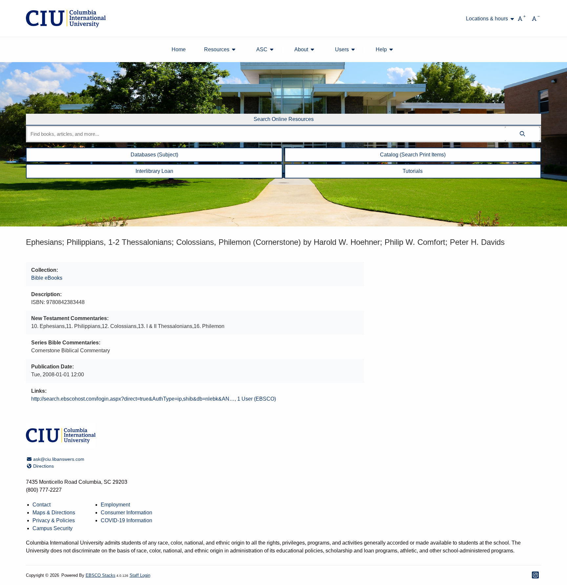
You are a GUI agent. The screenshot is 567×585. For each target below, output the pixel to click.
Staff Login (140, 575)
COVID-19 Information (126, 520)
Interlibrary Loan (154, 171)
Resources (216, 49)
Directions (43, 466)
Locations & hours (487, 18)
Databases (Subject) (154, 154)
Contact (41, 504)
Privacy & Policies (53, 520)
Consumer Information (126, 512)
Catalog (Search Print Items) (413, 154)
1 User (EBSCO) (256, 399)
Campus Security (52, 528)
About (301, 49)
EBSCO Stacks (101, 575)
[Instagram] (535, 575)
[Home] (66, 18)
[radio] (283, 120)
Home (179, 49)
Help (381, 49)
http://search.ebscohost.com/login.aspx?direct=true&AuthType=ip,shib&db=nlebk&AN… (133, 399)
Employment (115, 504)
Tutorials (413, 171)
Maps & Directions (53, 512)
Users (342, 49)
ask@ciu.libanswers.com (58, 459)
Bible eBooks (46, 278)
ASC (261, 49)
